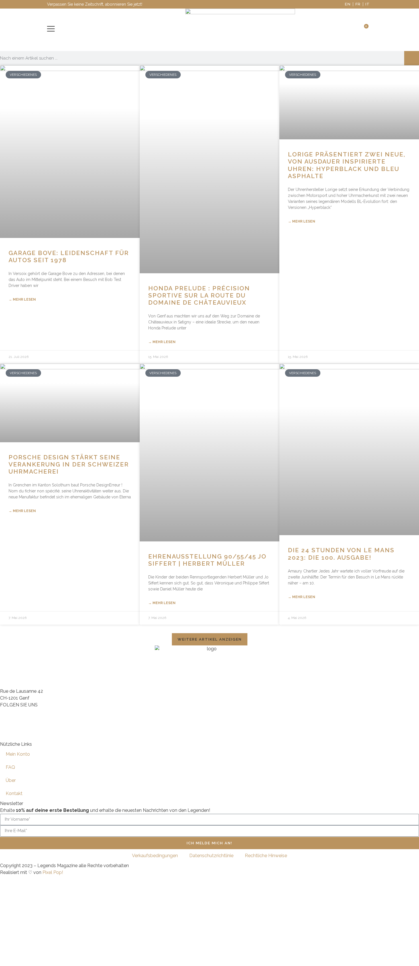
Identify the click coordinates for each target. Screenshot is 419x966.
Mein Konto (18, 754)
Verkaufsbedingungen (155, 855)
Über (11, 780)
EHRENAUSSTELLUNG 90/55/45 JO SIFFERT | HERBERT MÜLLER (207, 560)
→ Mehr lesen (22, 299)
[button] (209, 639)
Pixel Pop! (52, 872)
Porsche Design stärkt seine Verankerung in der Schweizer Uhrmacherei (69, 464)
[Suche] (411, 58)
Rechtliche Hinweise (266, 855)
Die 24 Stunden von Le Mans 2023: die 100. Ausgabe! (341, 554)
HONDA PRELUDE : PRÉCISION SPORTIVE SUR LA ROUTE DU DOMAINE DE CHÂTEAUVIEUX (199, 295)
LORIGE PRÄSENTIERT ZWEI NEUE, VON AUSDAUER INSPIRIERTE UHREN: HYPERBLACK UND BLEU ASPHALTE (347, 165)
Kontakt (14, 793)
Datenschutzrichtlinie (211, 855)
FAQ (10, 767)
